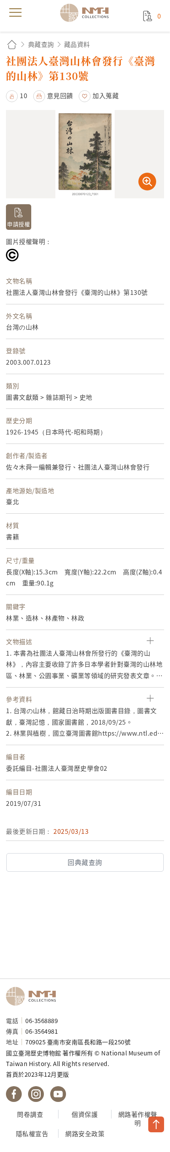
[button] (16, 95)
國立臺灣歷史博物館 (33, 996)
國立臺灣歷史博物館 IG (36, 1094)
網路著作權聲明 (137, 1119)
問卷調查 (30, 1114)
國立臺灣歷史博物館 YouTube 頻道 (58, 1094)
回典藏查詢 (85, 862)
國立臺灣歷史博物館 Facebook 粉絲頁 (14, 1094)
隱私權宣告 (32, 1133)
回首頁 (12, 44)
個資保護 (85, 1114)
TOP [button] (156, 1124)
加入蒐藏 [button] (106, 95)
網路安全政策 (84, 1133)
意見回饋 (60, 95)
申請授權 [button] (18, 224)
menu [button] (15, 12)
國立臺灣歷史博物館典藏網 (87, 12)
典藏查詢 (41, 44)
